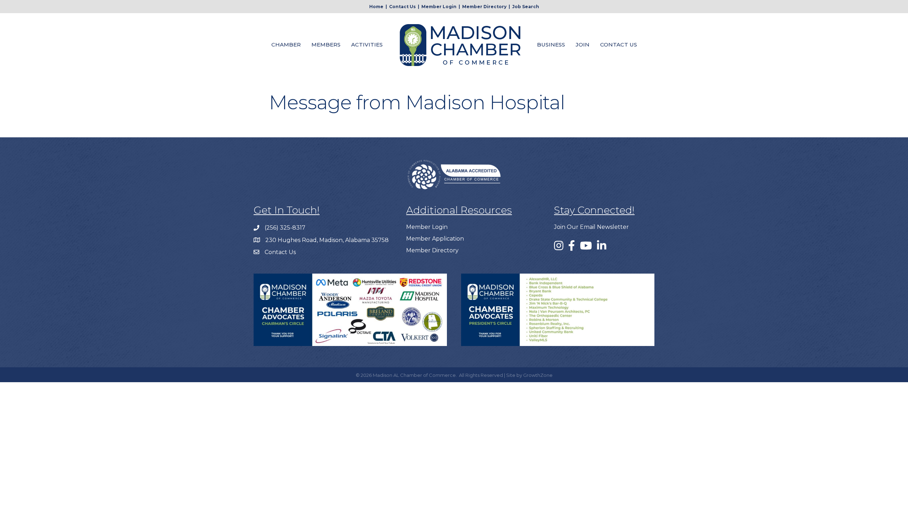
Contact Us (402, 6)
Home (376, 6)
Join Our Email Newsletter (591, 227)
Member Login (438, 6)
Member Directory (484, 6)
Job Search (525, 6)
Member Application (435, 238)
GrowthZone (538, 375)
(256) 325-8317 (285, 227)
